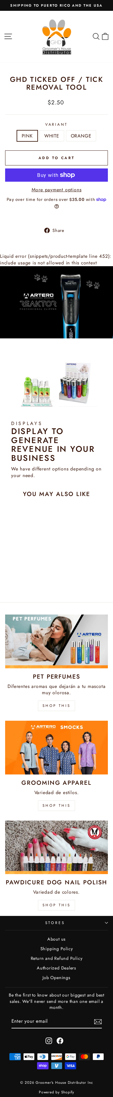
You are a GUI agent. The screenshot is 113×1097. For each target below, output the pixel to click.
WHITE (51, 135)
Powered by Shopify (56, 1092)
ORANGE (81, 135)
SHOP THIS (56, 705)
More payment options (57, 189)
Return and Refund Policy (57, 958)
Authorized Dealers (56, 968)
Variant (56, 124)
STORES (55, 923)
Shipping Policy (56, 949)
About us (56, 939)
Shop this (56, 905)
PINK (27, 135)
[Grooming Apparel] (56, 747)
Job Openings (56, 978)
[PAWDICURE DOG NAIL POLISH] (56, 847)
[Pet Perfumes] (56, 641)
